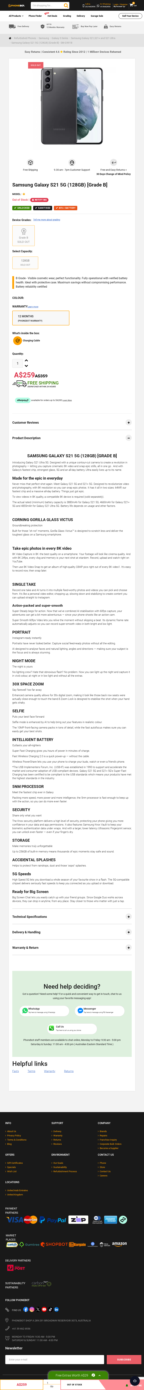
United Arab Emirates (17, 1190)
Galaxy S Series (60, 38)
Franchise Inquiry (108, 1139)
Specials (11, 1167)
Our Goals (58, 1163)
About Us (11, 1131)
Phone (103, 1163)
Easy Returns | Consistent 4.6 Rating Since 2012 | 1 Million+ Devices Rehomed (73, 51)
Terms (31, 1071)
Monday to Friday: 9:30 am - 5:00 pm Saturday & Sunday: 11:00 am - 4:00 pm (35, 1338)
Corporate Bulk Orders (111, 1144)
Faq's (15, 1071)
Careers (103, 1175)
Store (102, 1167)
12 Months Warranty (55, 26)
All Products (15, 16)
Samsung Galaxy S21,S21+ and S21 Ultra (93, 38)
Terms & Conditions (17, 1139)
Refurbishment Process (65, 1171)
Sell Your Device (130, 16)
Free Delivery (23, 26)
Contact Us (105, 1171)
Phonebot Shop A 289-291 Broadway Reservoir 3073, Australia (51, 1320)
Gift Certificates (15, 1163)
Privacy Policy (14, 1135)
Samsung (44, 38)
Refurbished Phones (25, 38)
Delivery (81, 16)
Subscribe (124, 1359)
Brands (103, 1131)
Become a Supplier (109, 1148)
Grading (67, 16)
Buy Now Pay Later (89, 26)
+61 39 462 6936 (21, 1328)
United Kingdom (15, 1194)
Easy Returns (115, 26)
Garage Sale (97, 16)
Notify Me (41, 200)
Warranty (25, 306)
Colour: (18, 298)
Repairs (103, 1135)
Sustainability (60, 1167)
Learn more (33, 307)
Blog (9, 1144)
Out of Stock (74, 1384)
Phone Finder (35, 16)
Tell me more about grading (46, 219)
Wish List (12, 1171)
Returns (69, 1071)
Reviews (57, 1144)
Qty (51, 1386)
